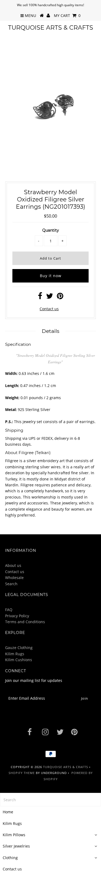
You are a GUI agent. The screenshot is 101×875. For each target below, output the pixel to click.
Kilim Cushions (18, 659)
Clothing (10, 857)
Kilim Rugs (14, 653)
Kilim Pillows (14, 834)
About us (13, 565)
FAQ (8, 609)
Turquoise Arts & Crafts (50, 27)
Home (8, 811)
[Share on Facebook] (40, 297)
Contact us (49, 308)
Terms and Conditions (25, 621)
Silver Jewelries (16, 846)
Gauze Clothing (19, 647)
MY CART (67, 15)
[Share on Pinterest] (60, 297)
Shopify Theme (22, 773)
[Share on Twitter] (49, 297)
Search (11, 583)
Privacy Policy (17, 615)
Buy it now (50, 275)
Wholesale (14, 577)
